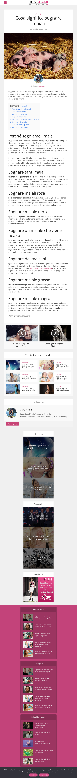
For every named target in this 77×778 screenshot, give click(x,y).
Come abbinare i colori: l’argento (42, 733)
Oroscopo (38, 14)
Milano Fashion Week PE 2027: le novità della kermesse (43, 645)
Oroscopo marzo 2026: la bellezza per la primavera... (62, 390)
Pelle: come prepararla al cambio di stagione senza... (44, 626)
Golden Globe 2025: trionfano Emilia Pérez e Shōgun (38, 537)
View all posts (12, 424)
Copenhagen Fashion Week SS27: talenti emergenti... (44, 617)
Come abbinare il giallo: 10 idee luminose (44, 760)
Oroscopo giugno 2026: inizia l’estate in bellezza (29, 378)
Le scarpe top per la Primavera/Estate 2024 (42, 742)
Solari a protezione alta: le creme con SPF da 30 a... (43, 652)
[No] (70, 773)
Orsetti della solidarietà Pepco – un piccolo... (42, 635)
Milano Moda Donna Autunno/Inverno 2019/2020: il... (41, 725)
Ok (33, 775)
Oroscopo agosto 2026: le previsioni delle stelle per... (28, 366)
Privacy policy (44, 775)
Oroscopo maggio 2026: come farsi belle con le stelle (61, 378)
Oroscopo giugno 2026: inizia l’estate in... (38, 488)
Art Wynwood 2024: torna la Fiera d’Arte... (38, 558)
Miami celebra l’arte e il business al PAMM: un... (38, 517)
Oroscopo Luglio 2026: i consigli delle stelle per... (62, 366)
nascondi (24, 106)
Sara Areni (44, 29)
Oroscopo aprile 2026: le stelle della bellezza (28, 390)
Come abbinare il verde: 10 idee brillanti (44, 751)
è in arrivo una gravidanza (41, 268)
